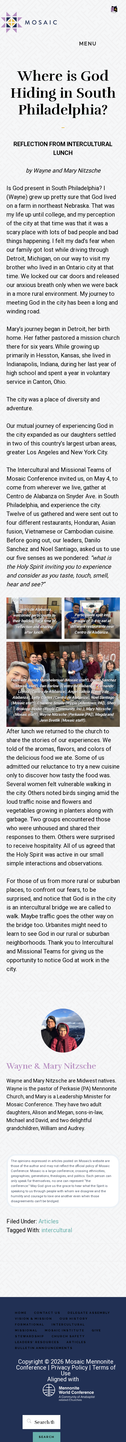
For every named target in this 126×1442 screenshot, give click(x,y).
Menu (88, 43)
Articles (48, 1221)
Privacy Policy (69, 1367)
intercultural (56, 1230)
